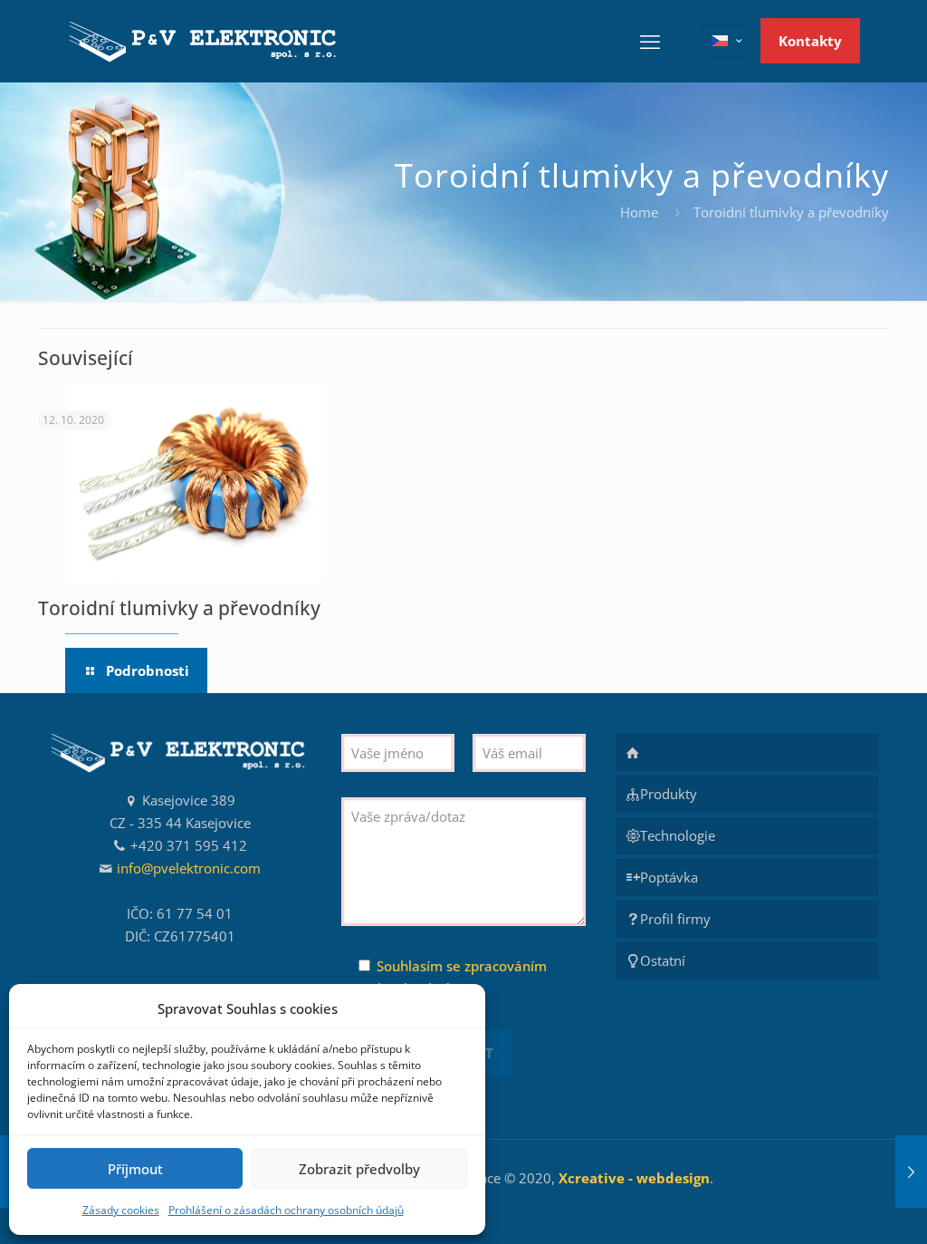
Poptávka (669, 877)
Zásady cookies (120, 1210)
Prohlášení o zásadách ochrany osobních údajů (286, 1210)
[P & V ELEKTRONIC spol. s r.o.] (204, 41)
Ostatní (662, 960)
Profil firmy (675, 919)
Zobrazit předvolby (359, 1169)
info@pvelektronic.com (189, 868)
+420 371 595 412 (188, 845)
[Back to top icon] (840, 1207)
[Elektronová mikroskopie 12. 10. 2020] (911, 1171)
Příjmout (135, 1169)
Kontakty (810, 41)
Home (639, 212)
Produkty (668, 794)
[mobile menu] (650, 40)
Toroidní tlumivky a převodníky (179, 608)
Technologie (677, 835)
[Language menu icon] (726, 40)
